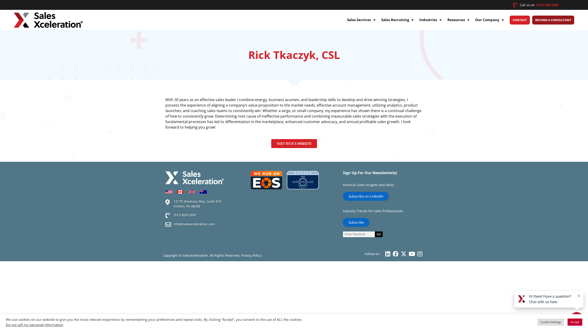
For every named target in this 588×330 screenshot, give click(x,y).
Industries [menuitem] (428, 19)
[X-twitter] (404, 254)
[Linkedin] (387, 254)
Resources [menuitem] (456, 19)
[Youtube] (412, 254)
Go (379, 234)
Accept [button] (575, 322)
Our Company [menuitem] (487, 19)
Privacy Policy (251, 255)
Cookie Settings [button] (550, 322)
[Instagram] (420, 254)
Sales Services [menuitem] (359, 19)
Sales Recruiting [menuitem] (395, 19)
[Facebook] (396, 254)
